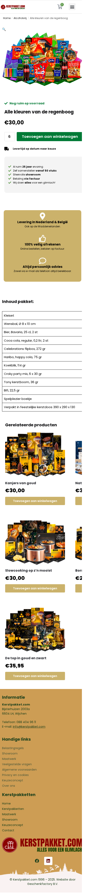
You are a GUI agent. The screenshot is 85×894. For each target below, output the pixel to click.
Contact (8, 830)
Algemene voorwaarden (19, 770)
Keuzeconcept (12, 780)
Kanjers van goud (20, 483)
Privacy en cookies (15, 775)
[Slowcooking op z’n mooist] (35, 542)
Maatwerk (9, 759)
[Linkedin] (48, 861)
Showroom (10, 753)
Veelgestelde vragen (17, 764)
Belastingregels (13, 748)
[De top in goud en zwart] (35, 630)
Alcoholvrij (20, 18)
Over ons (8, 786)
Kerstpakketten (13, 809)
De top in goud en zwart (25, 658)
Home (7, 18)
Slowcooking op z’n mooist (28, 570)
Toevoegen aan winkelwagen (50, 136)
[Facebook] (37, 861)
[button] (72, 6)
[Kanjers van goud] (35, 455)
